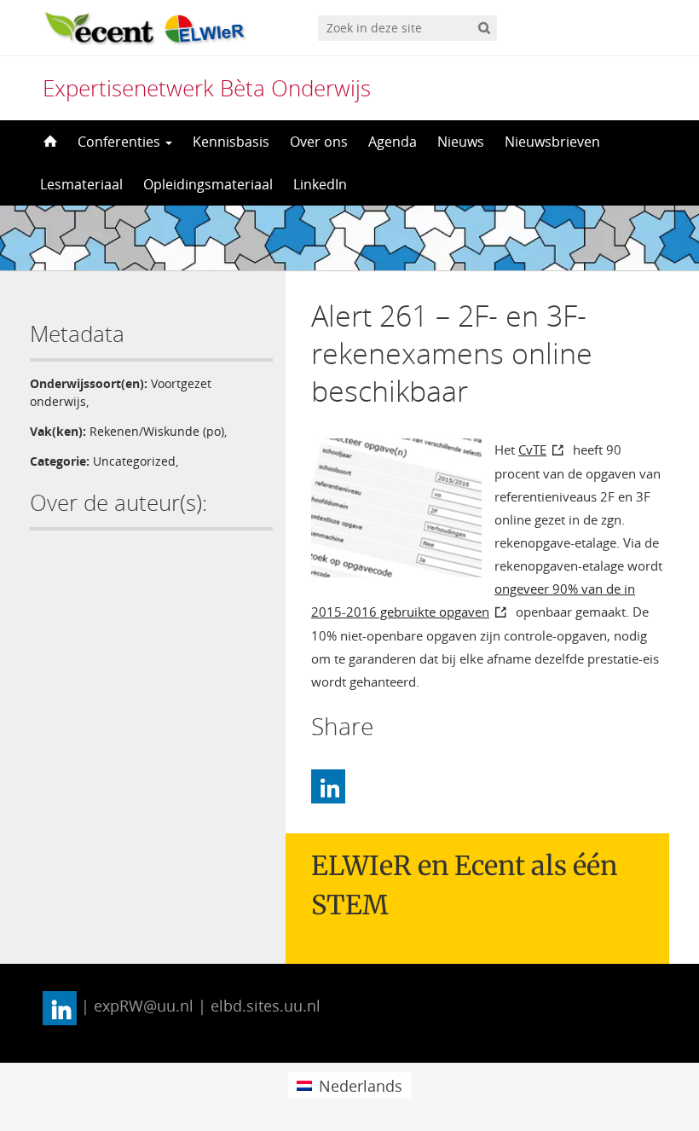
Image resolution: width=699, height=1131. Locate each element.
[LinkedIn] (328, 786)
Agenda (392, 141)
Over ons (319, 141)
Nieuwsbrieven (552, 141)
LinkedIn (320, 184)
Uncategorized (134, 461)
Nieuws (460, 141)
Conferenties (121, 141)
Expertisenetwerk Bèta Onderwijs (207, 87)
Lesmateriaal (81, 184)
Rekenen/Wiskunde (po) (157, 431)
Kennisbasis (231, 141)
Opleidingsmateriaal (208, 184)
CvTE (532, 449)
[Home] (48, 141)
